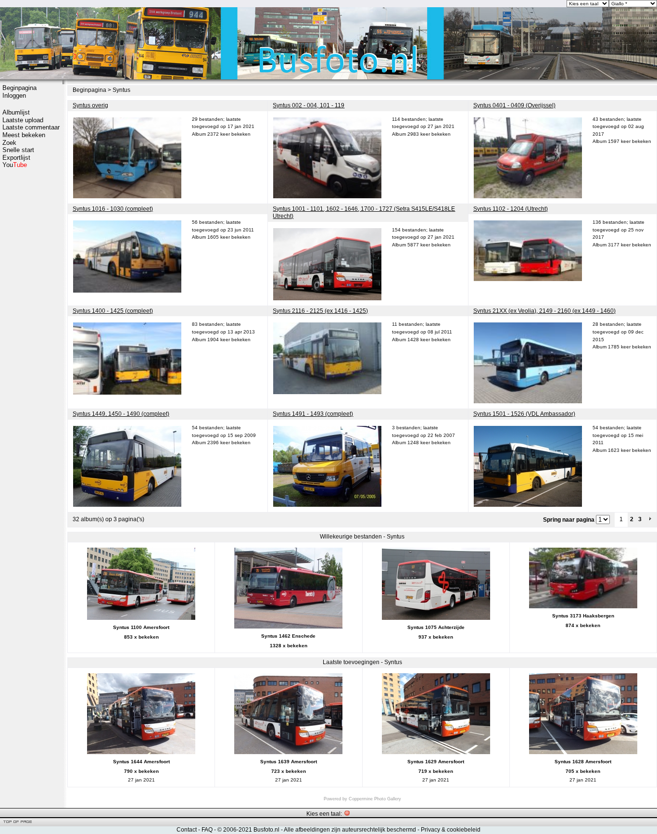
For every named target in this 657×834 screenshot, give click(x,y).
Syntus (121, 90)
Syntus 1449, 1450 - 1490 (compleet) (121, 414)
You (14, 164)
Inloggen (14, 95)
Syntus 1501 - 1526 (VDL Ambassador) (524, 414)
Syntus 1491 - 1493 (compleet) (313, 414)
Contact (187, 829)
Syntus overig (90, 105)
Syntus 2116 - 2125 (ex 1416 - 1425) (320, 311)
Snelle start (18, 150)
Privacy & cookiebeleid (450, 829)
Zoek (9, 142)
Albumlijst (16, 112)
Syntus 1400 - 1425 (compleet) (113, 311)
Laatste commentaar (31, 127)
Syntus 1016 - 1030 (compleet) (113, 208)
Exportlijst (16, 157)
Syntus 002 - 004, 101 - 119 (308, 105)
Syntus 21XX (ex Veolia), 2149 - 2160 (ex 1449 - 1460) (544, 311)
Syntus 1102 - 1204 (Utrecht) (510, 208)
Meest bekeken (23, 135)
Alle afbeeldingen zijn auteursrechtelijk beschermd (350, 829)
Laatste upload (22, 120)
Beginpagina (19, 87)
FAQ (207, 829)
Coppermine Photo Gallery (375, 798)
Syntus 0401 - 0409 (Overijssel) (514, 105)
